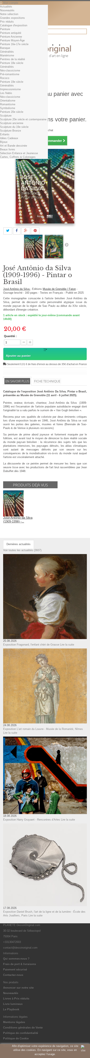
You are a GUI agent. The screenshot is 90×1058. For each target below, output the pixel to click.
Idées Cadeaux (9, 138)
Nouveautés (7, 10)
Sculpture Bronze (10, 130)
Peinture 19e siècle (11, 81)
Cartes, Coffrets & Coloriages (18, 157)
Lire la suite (67, 644)
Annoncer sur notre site (18, 987)
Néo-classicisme (10, 70)
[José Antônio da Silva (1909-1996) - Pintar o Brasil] (33, 246)
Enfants (4, 134)
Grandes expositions (12, 17)
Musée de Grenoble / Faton (59, 289)
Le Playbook (11, 1009)
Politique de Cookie (16, 1038)
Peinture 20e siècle (11, 111)
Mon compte (10, 2)
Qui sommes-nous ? (16, 958)
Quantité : (10, 336)
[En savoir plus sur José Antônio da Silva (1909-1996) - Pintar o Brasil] (13, 503)
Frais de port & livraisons (19, 964)
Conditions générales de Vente (23, 1027)
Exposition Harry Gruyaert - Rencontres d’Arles (31, 819)
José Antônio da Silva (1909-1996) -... (17, 519)
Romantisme (7, 104)
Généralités (7, 51)
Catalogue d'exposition (13, 25)
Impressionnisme (10, 89)
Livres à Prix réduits (16, 998)
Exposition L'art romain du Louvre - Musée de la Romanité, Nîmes (43, 729)
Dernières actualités (18, 544)
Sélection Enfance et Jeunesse (19, 153)
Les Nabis (6, 93)
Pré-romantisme (9, 74)
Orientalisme (7, 100)
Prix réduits (7, 21)
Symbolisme (7, 108)
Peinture (5, 29)
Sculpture (6, 115)
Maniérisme (7, 55)
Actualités (6, 6)
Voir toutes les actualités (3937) (22, 550)
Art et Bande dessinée (13, 145)
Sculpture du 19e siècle (14, 126)
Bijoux (4, 141)
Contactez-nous (13, 975)
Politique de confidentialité (20, 1033)
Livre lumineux (13, 1004)
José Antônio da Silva (16, 289)
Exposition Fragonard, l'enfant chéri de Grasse (31, 644)
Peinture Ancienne (11, 36)
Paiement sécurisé (15, 969)
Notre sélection (9, 14)
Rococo (4, 78)
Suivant (66, 244)
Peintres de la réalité (12, 59)
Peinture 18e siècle (11, 63)
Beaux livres (7, 149)
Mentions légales (14, 1022)
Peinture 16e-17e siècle (14, 44)
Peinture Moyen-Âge (12, 40)
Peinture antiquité (10, 32)
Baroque (5, 47)
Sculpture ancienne (11, 123)
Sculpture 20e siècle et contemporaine (23, 119)
